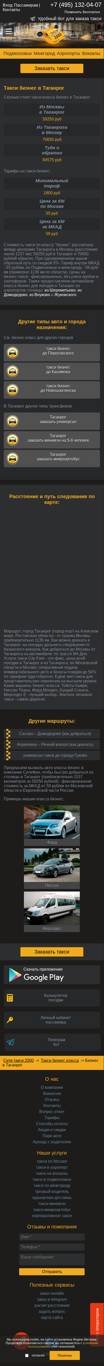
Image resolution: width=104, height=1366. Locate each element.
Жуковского (65, 295)
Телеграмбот (56, 1042)
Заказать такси (51, 68)
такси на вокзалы (52, 1173)
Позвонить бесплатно (82, 12)
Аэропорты (68, 53)
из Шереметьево (60, 290)
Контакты (11, 10)
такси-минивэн (52, 1203)
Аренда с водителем (52, 1142)
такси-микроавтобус (52, 1210)
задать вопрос (52, 1311)
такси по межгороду (52, 1185)
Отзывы (52, 1099)
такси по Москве (52, 1161)
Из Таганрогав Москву (52, 130)
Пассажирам (26, 5)
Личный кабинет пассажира (56, 1019)
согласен (38, 1355)
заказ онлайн (52, 1293)
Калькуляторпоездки (55, 997)
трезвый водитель (52, 1191)
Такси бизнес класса (60, 1060)
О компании (52, 1087)
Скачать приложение (43, 969)
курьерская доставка (51, 1197)
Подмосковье (18, 53)
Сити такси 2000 (18, 1060)
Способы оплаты (52, 1124)
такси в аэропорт (52, 1167)
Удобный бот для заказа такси (69, 18)
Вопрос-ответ (51, 1111)
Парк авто (52, 1136)
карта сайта (52, 1317)
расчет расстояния (52, 1305)
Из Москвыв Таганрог (51, 109)
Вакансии (52, 1093)
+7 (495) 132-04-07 (75, 4)
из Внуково (39, 295)
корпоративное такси (52, 1216)
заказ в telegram (52, 1299)
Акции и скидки (52, 1130)
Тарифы (52, 1118)
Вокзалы (91, 53)
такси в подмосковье (51, 1179)
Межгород (44, 53)
